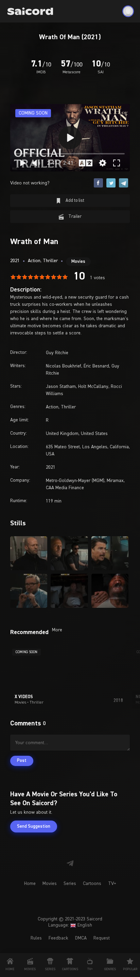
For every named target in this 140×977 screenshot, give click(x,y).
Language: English (70, 925)
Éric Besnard (96, 366)
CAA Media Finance (65, 487)
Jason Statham (61, 386)
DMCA (81, 938)
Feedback (58, 938)
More (57, 630)
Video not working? (30, 183)
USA (50, 454)
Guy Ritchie (57, 352)
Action (34, 260)
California (119, 447)
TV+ (112, 883)
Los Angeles (94, 447)
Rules (36, 938)
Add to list (74, 200)
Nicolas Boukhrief (63, 366)
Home (30, 883)
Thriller (50, 260)
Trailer (74, 216)
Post (22, 760)
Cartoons (92, 883)
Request (101, 938)
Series (70, 883)
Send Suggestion (33, 826)
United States (94, 433)
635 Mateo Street (63, 447)
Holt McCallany (93, 386)
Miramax (115, 480)
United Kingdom (62, 433)
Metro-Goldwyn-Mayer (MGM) (75, 480)
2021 (15, 260)
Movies (78, 261)
